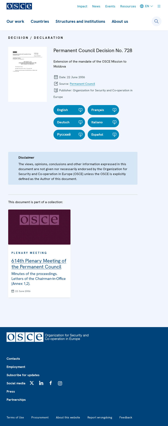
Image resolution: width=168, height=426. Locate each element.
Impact (82, 6)
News (96, 6)
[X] (32, 383)
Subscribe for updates (23, 375)
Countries (40, 21)
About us (120, 21)
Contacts (13, 358)
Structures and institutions (80, 21)
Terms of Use (15, 417)
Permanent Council (82, 84)
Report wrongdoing (99, 417)
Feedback (125, 417)
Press (11, 391)
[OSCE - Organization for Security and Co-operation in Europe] (19, 6)
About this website (68, 417)
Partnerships (16, 399)
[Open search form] (156, 21)
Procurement (40, 417)
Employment (16, 367)
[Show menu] (159, 6)
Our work (15, 21)
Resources (128, 6)
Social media (16, 383)
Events (110, 6)
